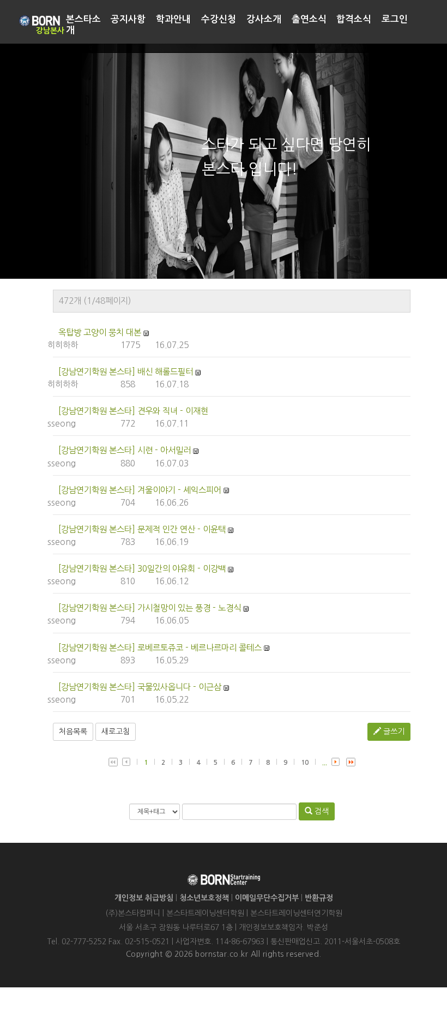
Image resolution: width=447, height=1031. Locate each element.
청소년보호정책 (204, 898)
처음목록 (73, 731)
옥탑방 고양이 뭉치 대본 (99, 332)
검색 (320, 811)
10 (305, 762)
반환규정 (319, 898)
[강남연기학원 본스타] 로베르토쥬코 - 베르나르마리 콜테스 (160, 648)
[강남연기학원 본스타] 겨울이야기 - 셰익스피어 (139, 490)
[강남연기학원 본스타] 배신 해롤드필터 (125, 372)
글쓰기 (392, 731)
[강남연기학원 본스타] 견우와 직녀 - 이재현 (133, 411)
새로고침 (115, 731)
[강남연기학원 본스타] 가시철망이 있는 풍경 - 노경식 (149, 608)
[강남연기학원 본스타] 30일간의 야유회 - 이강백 (142, 569)
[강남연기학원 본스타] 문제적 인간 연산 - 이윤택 (142, 529)
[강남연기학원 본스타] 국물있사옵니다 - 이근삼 (139, 687)
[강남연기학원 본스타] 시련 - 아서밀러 (124, 450)
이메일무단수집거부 (267, 898)
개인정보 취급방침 (143, 898)
